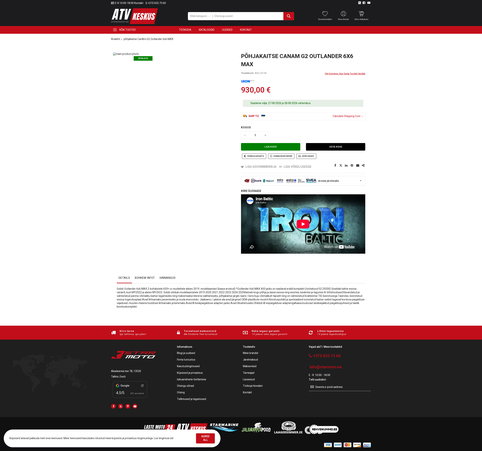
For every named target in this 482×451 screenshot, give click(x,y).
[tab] (124, 279)
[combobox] (253, 16)
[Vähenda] (245, 135)
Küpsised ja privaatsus (190, 373)
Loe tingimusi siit (163, 438)
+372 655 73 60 (157, 3)
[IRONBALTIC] (247, 81)
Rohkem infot (145, 278)
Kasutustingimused (188, 366)
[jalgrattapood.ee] (256, 433)
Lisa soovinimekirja (261, 167)
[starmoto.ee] (134, 16)
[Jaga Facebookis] (335, 165)
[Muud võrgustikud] (363, 165)
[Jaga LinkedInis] (346, 165)
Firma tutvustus (186, 360)
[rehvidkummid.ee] (322, 433)
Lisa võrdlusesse (297, 167)
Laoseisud (249, 379)
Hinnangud (168, 278)
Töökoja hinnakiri (253, 386)
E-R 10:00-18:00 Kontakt (129, 3)
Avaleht (115, 39)
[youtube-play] (135, 406)
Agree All (205, 438)
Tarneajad (248, 373)
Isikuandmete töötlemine (191, 379)
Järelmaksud (250, 360)
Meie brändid (250, 353)
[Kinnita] (352, 165)
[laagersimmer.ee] (288, 433)
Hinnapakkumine (282, 156)
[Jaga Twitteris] (341, 165)
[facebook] (113, 406)
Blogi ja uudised (186, 353)
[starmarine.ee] (224, 433)
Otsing (181, 392)
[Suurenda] (265, 135)
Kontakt (247, 392)
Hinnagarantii (255, 156)
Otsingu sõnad (185, 386)
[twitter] (120, 406)
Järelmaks (308, 156)
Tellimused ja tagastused (191, 399)
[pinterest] (127, 406)
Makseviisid (249, 366)
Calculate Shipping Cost (346, 116)
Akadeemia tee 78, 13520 (126, 371)
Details (124, 278)
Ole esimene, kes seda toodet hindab (345, 73)
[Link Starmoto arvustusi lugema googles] (130, 398)
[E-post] (358, 165)
